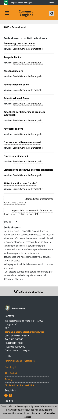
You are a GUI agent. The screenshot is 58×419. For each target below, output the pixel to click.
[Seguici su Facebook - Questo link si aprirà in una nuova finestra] (6, 395)
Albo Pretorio (11, 373)
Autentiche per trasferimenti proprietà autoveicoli (24, 113)
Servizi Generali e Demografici (28, 49)
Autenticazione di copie (16, 84)
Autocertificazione (13, 129)
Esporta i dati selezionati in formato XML (32, 210)
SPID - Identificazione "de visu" (20, 183)
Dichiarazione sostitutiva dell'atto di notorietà (28, 170)
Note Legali (10, 367)
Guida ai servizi (19, 27)
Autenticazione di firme (16, 98)
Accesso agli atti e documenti (19, 43)
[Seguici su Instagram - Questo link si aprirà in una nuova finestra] (10, 395)
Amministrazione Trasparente (20, 360)
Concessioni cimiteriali (16, 156)
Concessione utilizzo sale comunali (22, 142)
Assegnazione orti (13, 71)
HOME (6, 27)
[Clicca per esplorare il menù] (7, 12)
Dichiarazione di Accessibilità (19, 385)
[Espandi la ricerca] (51, 13)
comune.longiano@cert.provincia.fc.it (24, 332)
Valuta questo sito (31, 291)
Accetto (36, 413)
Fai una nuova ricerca (15, 202)
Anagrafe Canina (12, 57)
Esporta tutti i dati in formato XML (21, 214)
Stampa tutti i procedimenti (39, 199)
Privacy (8, 379)
